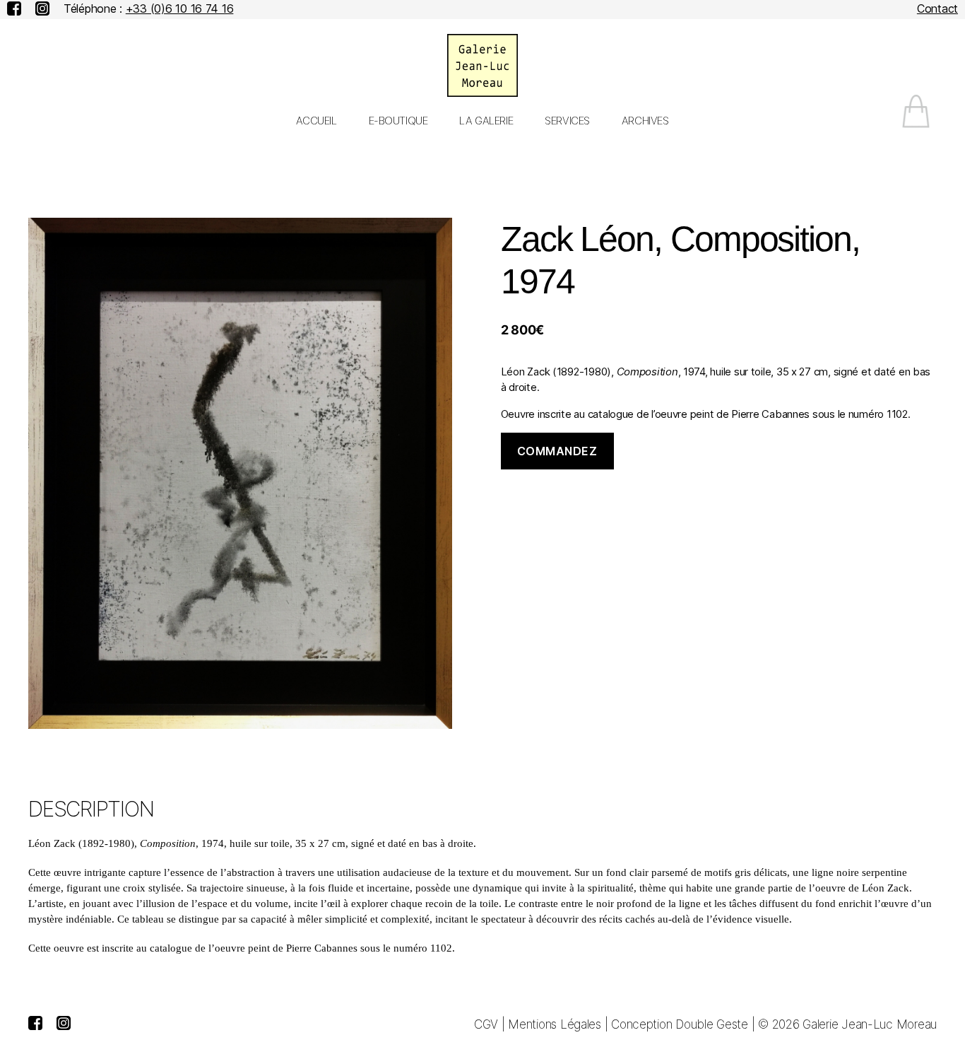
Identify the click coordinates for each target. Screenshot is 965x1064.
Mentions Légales (554, 1024)
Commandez (557, 451)
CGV (486, 1024)
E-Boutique (398, 121)
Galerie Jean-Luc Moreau (870, 1024)
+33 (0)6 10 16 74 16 (180, 8)
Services (567, 121)
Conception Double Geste (679, 1024)
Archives (645, 121)
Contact (937, 8)
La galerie (486, 121)
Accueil (316, 121)
